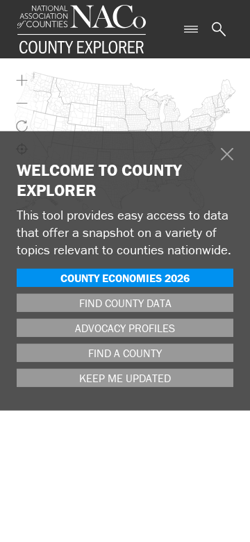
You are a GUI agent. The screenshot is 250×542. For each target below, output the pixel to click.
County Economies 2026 (125, 278)
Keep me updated (125, 378)
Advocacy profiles (125, 328)
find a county (125, 353)
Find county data (125, 303)
